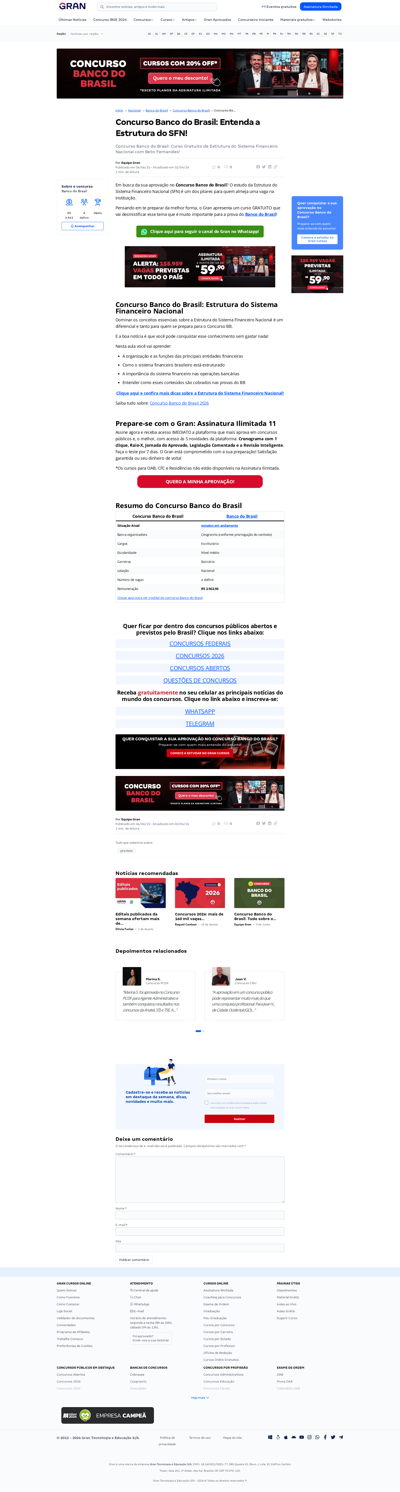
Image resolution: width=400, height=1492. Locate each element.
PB (254, 33)
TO (340, 33)
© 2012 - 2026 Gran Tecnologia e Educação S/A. (98, 1438)
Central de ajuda (145, 1290)
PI (268, 33)
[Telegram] (341, 1438)
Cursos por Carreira (218, 1332)
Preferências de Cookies (75, 1346)
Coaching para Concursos (222, 1297)
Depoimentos (287, 1290)
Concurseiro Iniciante (255, 20)
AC (149, 33)
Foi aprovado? (151, 1338)
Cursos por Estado (217, 1339)
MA (216, 33)
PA (246, 33)
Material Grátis (288, 1297)
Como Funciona (68, 1297)
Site (118, 1241)
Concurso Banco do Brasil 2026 (179, 403)
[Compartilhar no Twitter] (263, 167)
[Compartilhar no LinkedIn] (269, 167)
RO (296, 33)
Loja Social (64, 1311)
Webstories (331, 20)
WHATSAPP (200, 711)
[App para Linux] (278, 1438)
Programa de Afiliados (73, 1332)
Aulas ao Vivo (286, 1304)
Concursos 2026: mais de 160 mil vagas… (199, 916)
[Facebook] (325, 1438)
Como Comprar (68, 1304)
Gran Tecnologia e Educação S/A (170, 1464)
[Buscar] (102, 7)
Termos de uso (200, 1437)
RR (304, 33)
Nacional (134, 110)
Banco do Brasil (157, 110)
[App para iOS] (286, 1438)
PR (274, 33)
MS (232, 33)
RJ (281, 33)
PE (261, 33)
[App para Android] (293, 1438)
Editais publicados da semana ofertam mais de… (137, 919)
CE (186, 33)
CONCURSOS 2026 (200, 656)
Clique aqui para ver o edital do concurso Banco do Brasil (160, 598)
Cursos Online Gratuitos (221, 1360)
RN (289, 33)
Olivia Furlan (125, 929)
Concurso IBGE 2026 (110, 20)
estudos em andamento (219, 525)
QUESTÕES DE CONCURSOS (200, 680)
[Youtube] (301, 1438)
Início (119, 110)
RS (311, 33)
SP (332, 33)
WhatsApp (141, 1304)
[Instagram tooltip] (309, 1438)
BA (178, 33)
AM (164, 33)
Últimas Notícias (72, 20)
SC (318, 33)
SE (325, 33)
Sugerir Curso (287, 1318)
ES (200, 33)
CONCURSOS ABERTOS (200, 668)
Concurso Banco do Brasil (191, 110)
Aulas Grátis (286, 1311)
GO (208, 33)
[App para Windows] (270, 1438)
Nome (121, 1208)
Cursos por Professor (219, 1346)
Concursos (142, 20)
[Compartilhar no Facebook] (257, 167)
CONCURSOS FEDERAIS (199, 643)
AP (171, 33)
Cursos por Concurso (218, 1325)
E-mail (121, 1225)
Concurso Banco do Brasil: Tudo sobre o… (255, 916)
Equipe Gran (130, 162)
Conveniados (66, 1325)
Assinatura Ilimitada (321, 7)
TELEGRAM (200, 723)
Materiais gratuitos (296, 20)
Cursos (166, 20)
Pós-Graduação (215, 1318)
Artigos (188, 20)
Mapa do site (232, 1437)
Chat (137, 1297)
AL (156, 33)
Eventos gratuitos (281, 7)
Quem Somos (67, 1290)
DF (193, 33)
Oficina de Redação (217, 1353)
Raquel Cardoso (186, 924)
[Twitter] (333, 1438)
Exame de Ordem (216, 1304)
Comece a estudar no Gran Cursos (199, 753)
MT (239, 33)
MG (224, 33)
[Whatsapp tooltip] (317, 1438)
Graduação (211, 1311)
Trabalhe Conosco (70, 1339)
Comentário (125, 1154)
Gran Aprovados (217, 20)
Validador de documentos (76, 1318)
